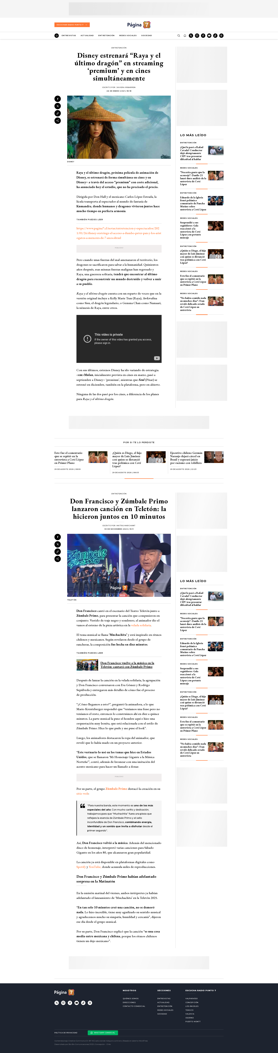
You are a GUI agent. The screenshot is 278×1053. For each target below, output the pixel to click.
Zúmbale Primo (116, 789)
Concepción (191, 1002)
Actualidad (87, 35)
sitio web (82, 793)
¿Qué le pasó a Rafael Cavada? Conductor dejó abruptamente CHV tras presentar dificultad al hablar (191, 153)
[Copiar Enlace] (57, 113)
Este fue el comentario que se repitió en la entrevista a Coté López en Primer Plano (193, 280)
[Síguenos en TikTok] (215, 35)
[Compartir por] (57, 120)
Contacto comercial (134, 1006)
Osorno (189, 1018)
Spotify (81, 867)
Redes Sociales (128, 35)
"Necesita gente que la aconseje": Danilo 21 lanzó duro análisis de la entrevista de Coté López (193, 178)
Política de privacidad (65, 1033)
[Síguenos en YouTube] (209, 35)
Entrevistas (69, 35)
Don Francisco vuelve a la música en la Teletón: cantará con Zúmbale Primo (127, 665)
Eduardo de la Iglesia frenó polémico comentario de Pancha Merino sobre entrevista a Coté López (193, 203)
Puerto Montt (193, 1022)
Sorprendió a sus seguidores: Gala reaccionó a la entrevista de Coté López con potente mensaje (190, 230)
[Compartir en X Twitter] (57, 106)
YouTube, (95, 867)
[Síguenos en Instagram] (197, 35)
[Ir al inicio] (56, 35)
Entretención (106, 35)
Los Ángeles (192, 1006)
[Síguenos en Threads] (221, 35)
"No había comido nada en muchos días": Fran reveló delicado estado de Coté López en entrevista (193, 304)
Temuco (189, 1010)
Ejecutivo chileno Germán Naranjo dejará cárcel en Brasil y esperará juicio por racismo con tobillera (186, 458)
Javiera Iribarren (126, 87)
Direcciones (129, 1002)
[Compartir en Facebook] (57, 99)
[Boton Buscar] (179, 35)
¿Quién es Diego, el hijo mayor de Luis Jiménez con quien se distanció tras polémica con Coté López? (193, 256)
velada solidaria (141, 625)
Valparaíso (191, 999)
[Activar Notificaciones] (185, 35)
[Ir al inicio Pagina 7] (139, 24)
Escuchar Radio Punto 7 (70, 25)
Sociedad (146, 35)
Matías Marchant (126, 526)
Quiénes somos (131, 999)
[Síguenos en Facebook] (203, 35)
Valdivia (189, 1014)
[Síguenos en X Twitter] (191, 35)
